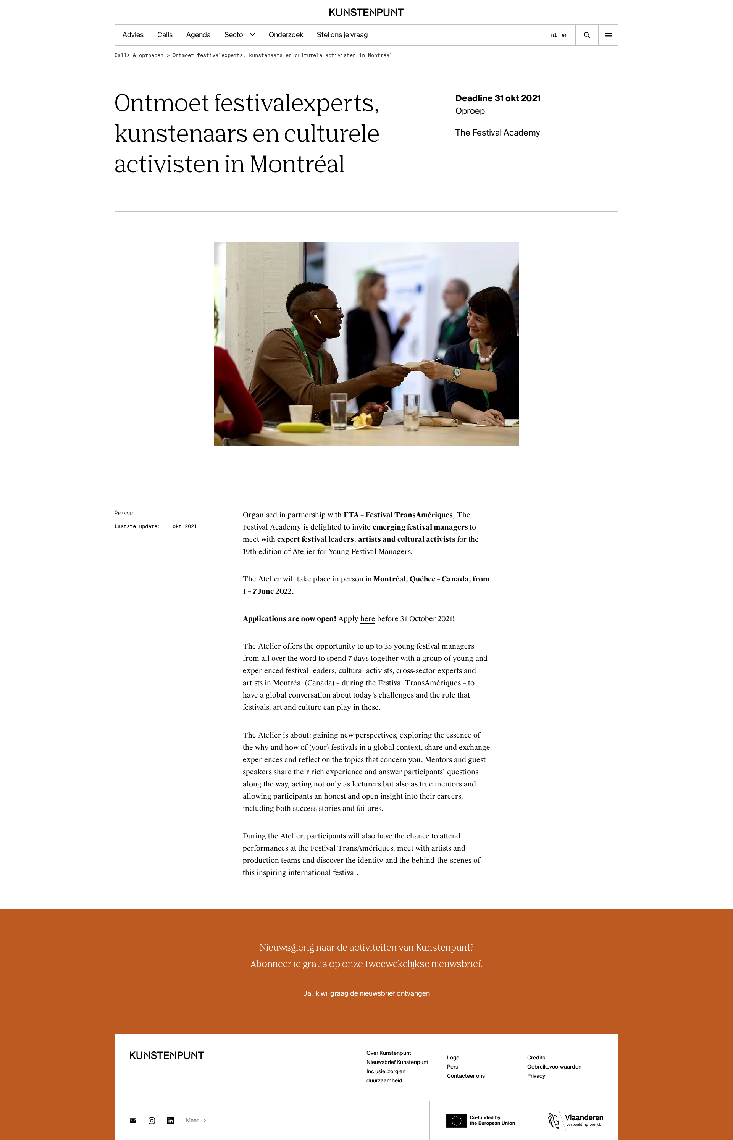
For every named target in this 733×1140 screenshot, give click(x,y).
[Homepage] (366, 12)
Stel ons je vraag (342, 35)
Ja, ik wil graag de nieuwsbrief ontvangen (367, 993)
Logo (453, 1058)
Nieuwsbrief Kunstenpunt (397, 1062)
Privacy (536, 1076)
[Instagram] (152, 1120)
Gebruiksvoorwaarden (554, 1067)
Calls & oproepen (139, 55)
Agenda (198, 35)
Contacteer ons (466, 1076)
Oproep (124, 512)
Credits (536, 1058)
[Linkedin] (170, 1120)
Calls (165, 35)
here (367, 618)
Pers (452, 1067)
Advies (133, 35)
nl (554, 35)
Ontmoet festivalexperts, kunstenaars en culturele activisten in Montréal (282, 55)
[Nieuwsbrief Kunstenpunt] (133, 1120)
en (565, 35)
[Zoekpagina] (587, 35)
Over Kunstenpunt (388, 1053)
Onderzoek (286, 35)
